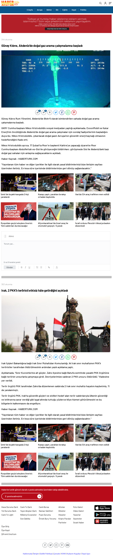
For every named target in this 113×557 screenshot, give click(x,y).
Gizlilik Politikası (46, 554)
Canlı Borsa (44, 507)
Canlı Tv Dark (26, 507)
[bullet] (41, 267)
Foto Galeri (78, 507)
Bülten (49, 10)
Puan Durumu (45, 515)
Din (57, 10)
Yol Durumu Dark (8, 511)
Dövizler (62, 511)
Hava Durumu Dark (9, 507)
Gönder (9, 267)
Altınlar (61, 507)
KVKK (63, 554)
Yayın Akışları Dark (28, 511)
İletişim (36, 554)
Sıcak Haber (78, 522)
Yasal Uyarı (86, 554)
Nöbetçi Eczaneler (28, 515)
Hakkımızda (27, 554)
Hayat (74, 10)
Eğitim (65, 10)
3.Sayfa (30, 10)
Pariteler (62, 522)
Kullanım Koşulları (74, 554)
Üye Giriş (5, 526)
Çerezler (57, 554)
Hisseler (62, 515)
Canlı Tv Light (7, 515)
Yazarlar (77, 515)
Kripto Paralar (64, 518)
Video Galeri (78, 511)
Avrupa (39, 10)
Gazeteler (77, 518)
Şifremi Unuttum (8, 534)
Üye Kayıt (5, 530)
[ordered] (37, 267)
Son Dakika (25, 518)
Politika (83, 10)
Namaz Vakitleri (46, 511)
